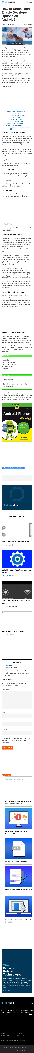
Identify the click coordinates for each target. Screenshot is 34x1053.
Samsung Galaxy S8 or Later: (19, 115)
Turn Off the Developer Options (14, 125)
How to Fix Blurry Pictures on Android (16, 631)
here (30, 1014)
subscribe (17, 740)
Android (20, 478)
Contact (19, 1033)
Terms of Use (5, 1035)
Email (4, 721)
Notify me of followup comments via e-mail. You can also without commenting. (16, 740)
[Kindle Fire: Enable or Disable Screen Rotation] (17, 590)
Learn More (6, 990)
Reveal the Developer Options (14, 123)
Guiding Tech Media (18, 1010)
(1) (31, 24)
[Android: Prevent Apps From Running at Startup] (17, 559)
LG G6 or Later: (15, 117)
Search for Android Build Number (15, 111)
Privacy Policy (21, 1035)
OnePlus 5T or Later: (17, 121)
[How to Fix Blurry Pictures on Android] (17, 620)
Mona (3, 24)
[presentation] (18, 788)
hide (9, 87)
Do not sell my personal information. (17, 1050)
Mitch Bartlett (7, 545)
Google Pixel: (15, 113)
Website (4, 729)
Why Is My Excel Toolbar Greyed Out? (16, 861)
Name (4, 712)
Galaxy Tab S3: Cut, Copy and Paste (15, 542)
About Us (3, 1033)
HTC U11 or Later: (16, 119)
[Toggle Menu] (30, 2)
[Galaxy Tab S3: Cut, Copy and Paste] (17, 531)
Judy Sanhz (5, 634)
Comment (5, 689)
